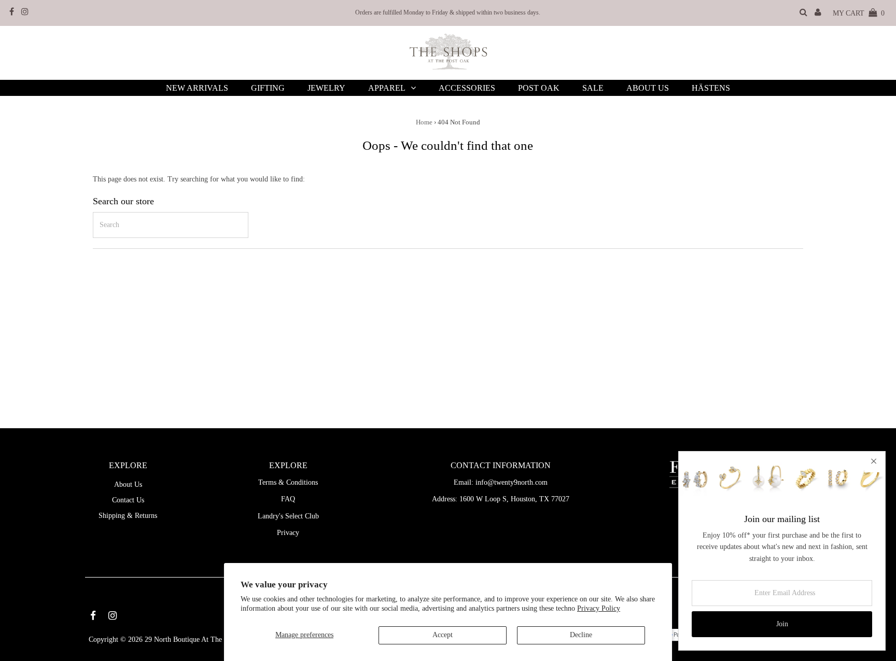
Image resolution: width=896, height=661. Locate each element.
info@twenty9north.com (511, 482)
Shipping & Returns (128, 515)
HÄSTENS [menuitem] (711, 87)
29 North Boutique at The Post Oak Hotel (207, 639)
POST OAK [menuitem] (538, 87)
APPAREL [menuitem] (386, 87)
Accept (442, 635)
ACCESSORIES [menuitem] (467, 87)
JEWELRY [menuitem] (326, 87)
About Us (128, 484)
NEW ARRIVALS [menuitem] (197, 87)
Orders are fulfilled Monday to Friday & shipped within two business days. (447, 12)
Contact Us (128, 500)
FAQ (288, 499)
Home (424, 122)
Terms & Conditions (288, 482)
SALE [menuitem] (593, 87)
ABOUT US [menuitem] (647, 87)
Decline (581, 635)
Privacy (288, 533)
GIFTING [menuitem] (268, 87)
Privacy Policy (598, 608)
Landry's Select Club (288, 516)
